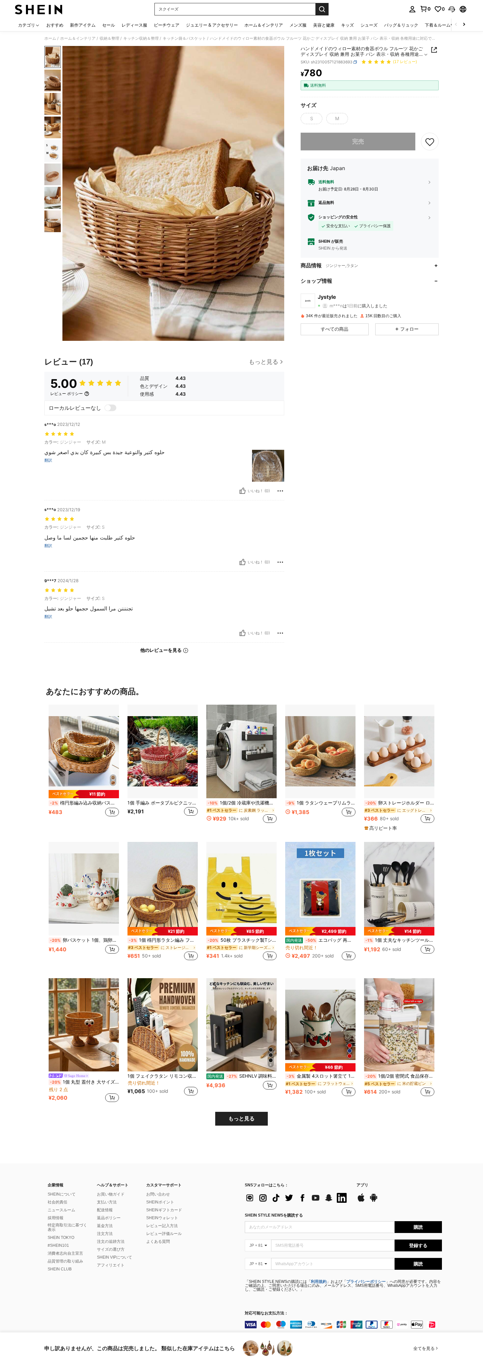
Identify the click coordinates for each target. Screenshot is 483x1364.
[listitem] (84, 767)
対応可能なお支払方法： (266, 1313)
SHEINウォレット (162, 1218)
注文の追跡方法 (111, 1241)
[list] (297, 1198)
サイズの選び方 (111, 1249)
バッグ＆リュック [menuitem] (401, 25)
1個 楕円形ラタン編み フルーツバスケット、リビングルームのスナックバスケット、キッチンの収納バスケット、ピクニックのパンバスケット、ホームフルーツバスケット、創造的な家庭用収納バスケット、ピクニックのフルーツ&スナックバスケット (163, 940)
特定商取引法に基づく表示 (67, 1227)
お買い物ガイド (111, 1194)
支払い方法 (107, 1202)
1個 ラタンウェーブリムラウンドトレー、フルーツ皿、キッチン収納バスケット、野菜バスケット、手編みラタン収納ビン (321, 802)
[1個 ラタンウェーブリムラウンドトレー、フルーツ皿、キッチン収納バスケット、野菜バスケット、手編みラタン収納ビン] (320, 751)
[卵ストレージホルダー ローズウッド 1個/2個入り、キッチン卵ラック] (399, 751)
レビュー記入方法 (162, 1225)
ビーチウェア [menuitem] (166, 25)
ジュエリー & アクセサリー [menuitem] (212, 25)
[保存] (430, 141)
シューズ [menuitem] (369, 25)
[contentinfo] (343, 1325)
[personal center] (412, 9)
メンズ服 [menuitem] (298, 25)
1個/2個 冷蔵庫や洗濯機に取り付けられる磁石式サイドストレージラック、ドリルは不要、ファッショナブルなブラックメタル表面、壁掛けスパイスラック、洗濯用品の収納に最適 (242, 802)
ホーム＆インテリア (78, 38)
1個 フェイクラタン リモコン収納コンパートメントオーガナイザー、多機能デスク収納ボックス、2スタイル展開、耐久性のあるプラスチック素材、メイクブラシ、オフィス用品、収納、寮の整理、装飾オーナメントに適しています (162, 1076)
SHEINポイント (160, 1202)
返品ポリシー (109, 1218)
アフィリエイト (111, 1265)
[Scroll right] (464, 24)
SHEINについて (62, 1194)
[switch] (110, 408)
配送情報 (105, 1210)
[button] (452, 9)
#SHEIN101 (58, 1245)
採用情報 (55, 1218)
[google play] (373, 1201)
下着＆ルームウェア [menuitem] (444, 25)
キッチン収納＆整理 (141, 38)
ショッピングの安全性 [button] (338, 217)
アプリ (362, 1185)
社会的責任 (57, 1202)
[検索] (322, 9)
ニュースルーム (61, 1210)
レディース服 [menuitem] (134, 25)
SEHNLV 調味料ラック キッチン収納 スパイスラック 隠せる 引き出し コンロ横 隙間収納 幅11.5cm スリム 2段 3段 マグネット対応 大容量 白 (242, 1076)
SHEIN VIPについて (114, 1257)
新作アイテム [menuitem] (83, 25)
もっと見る (241, 1118)
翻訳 (48, 460)
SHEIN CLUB (60, 1269)
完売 (358, 141)
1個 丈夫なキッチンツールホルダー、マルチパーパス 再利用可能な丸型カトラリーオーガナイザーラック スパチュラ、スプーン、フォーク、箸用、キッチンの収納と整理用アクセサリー (399, 940)
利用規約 (319, 1281)
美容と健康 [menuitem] (323, 25)
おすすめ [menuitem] (54, 25)
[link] (425, 9)
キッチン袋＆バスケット (184, 38)
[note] (84, 794)
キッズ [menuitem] (347, 25)
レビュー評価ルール (164, 1233)
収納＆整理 (109, 38)
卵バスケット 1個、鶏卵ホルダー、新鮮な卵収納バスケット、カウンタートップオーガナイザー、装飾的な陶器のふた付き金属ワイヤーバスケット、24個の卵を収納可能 (84, 940)
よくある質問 (158, 1241)
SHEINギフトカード (164, 1210)
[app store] (361, 1201)
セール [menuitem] (108, 25)
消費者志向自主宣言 (65, 1253)
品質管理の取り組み (65, 1261)
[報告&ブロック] (280, 491)
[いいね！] (242, 491)
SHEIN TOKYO (61, 1237)
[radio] (311, 118)
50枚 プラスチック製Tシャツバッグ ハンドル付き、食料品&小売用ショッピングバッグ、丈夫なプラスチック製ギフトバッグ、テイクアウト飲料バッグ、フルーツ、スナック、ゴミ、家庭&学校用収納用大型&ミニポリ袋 (242, 940)
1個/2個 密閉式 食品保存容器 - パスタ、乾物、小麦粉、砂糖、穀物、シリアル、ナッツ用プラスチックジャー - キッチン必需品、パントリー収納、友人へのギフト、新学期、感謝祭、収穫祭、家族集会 (399, 1076)
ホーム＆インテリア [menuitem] (263, 25)
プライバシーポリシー (366, 1281)
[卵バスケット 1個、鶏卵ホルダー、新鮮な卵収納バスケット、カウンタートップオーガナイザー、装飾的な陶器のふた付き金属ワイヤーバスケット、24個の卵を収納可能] (84, 888)
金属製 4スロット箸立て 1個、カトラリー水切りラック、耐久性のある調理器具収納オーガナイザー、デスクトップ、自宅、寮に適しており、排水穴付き (321, 1076)
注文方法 (105, 1233)
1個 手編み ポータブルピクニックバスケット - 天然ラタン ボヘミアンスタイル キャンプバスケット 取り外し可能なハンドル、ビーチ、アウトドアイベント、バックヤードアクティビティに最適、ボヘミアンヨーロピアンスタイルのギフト (162, 802)
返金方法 (105, 1225)
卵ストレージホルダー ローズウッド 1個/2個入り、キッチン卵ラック (399, 802)
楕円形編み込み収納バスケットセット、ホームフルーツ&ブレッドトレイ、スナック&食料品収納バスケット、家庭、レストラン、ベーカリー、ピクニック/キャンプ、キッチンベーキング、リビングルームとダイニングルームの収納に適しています (84, 802)
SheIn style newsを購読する (274, 1215)
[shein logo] (38, 9)
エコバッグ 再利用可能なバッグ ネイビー (321, 940)
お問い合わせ (158, 1194)
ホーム (50, 38)
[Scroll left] (456, 24)
